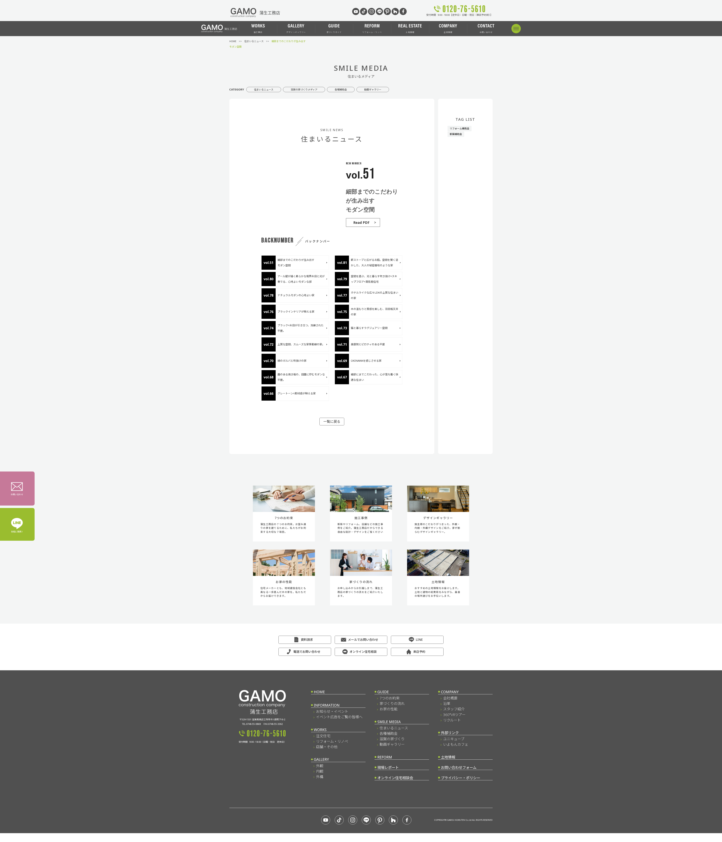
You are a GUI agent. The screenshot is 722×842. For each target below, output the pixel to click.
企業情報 (448, 32)
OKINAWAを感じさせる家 (366, 360)
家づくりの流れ (392, 703)
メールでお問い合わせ (363, 640)
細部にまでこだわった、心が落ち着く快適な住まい (374, 377)
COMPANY (450, 691)
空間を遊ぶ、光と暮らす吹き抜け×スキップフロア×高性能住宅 (374, 278)
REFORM (384, 757)
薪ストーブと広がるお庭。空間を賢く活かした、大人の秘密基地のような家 (374, 262)
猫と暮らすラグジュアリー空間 (370, 328)
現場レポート (388, 767)
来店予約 (419, 652)
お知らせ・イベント (332, 711)
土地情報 (410, 32)
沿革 (446, 703)
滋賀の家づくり (392, 738)
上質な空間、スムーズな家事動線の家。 (301, 344)
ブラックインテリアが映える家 (296, 311)
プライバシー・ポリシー (460, 777)
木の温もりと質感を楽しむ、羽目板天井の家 (374, 311)
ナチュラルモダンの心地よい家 (296, 295)
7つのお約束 (389, 698)
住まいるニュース (263, 89)
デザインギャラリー (296, 32)
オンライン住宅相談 (363, 652)
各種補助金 (341, 89)
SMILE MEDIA (389, 721)
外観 (319, 765)
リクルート (452, 720)
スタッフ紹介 (453, 708)
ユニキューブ (453, 738)
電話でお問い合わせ (306, 652)
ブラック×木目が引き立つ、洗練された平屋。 (301, 328)
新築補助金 (456, 134)
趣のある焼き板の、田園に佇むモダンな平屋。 (301, 377)
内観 (319, 771)
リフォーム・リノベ (372, 32)
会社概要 (450, 698)
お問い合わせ (486, 32)
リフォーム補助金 (459, 128)
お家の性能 (388, 708)
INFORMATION (327, 705)
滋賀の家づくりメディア (304, 89)
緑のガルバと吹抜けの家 (292, 360)
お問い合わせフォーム (458, 767)
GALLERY (321, 759)
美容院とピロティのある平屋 (368, 344)
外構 (319, 776)
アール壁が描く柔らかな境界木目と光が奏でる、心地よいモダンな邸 (301, 278)
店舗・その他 (326, 746)
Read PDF (361, 222)
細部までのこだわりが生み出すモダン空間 (296, 262)
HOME (319, 691)
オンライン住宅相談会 (395, 777)
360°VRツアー (454, 714)
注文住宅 (323, 735)
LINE (419, 640)
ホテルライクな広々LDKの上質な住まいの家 (374, 295)
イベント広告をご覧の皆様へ (339, 716)
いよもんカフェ (455, 744)
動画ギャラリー (372, 89)
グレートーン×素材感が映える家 (297, 393)
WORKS (320, 729)
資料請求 (307, 640)
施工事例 (258, 32)
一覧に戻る (331, 421)
